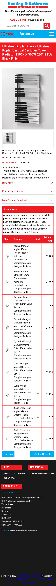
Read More (7, 183)
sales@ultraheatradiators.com (23, 531)
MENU (10, 33)
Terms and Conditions (42, 473)
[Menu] (52, 34)
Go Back (8, 454)
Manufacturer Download (14, 200)
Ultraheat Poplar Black (18, 46)
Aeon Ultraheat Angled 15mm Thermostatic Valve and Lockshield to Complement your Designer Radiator (22, 256)
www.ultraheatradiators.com (28, 576)
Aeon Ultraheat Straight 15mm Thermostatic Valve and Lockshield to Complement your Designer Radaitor (22, 281)
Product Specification (13, 191)
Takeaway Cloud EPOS (26, 579)
